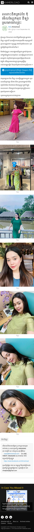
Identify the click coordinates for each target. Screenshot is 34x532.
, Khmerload (14, 27)
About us (15, 521)
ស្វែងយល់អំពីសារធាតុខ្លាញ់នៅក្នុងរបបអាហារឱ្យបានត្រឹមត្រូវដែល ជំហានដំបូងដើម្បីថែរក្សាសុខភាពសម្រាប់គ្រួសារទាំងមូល (16, 506)
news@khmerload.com (11, 454)
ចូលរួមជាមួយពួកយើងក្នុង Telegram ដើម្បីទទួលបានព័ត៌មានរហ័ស (18, 71)
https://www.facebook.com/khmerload (16, 461)
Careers (3, 523)
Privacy (10, 523)
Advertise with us (6, 521)
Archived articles (25, 521)
